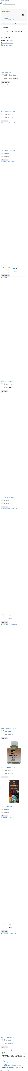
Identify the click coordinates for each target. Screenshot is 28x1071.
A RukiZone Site (4, 1069)
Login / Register (3, 8)
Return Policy (6, 1064)
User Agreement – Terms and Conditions (12, 1065)
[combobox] (17, 34)
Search (1, 3)
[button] (4, 1070)
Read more (4, 121)
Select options (5, 82)
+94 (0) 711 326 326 (4, 0)
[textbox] (17, 34)
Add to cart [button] (4, 391)
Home (5, 1061)
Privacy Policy (7, 1062)
